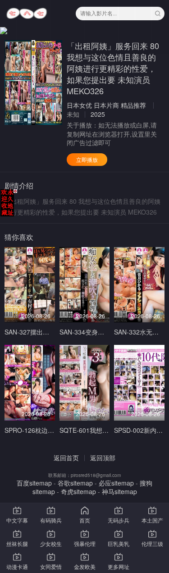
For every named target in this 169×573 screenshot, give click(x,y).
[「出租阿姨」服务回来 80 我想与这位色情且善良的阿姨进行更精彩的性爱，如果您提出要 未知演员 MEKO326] (33, 82)
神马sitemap (119, 491)
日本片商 (106, 105)
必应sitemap (116, 482)
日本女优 (79, 105)
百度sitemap (34, 482)
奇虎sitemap (78, 491)
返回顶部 (102, 457)
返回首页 (66, 457)
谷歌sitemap (75, 482)
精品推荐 (133, 105)
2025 (98, 114)
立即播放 (87, 159)
